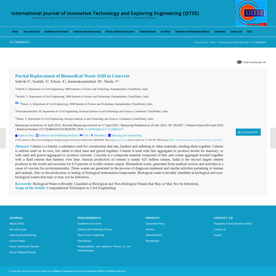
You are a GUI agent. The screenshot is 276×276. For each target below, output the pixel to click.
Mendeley (99, 135)
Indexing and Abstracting (126, 135)
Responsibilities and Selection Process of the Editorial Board (104, 248)
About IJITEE (16, 223)
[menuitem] (15, 31)
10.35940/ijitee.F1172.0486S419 (103, 129)
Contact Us (220, 229)
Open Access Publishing (91, 235)
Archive (150, 229)
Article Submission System (24, 246)
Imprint (217, 235)
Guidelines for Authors (90, 223)
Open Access (25, 135)
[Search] (270, 31)
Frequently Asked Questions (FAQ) (233, 223)
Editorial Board (154, 235)
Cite (85, 135)
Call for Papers (17, 240)
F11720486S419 (19, 42)
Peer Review (84, 240)
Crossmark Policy (155, 223)
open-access (121, 139)
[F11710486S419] (3, 138)
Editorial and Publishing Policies (58, 135)
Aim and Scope (17, 229)
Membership (152, 240)
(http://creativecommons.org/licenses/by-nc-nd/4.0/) (195, 139)
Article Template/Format (22, 252)
